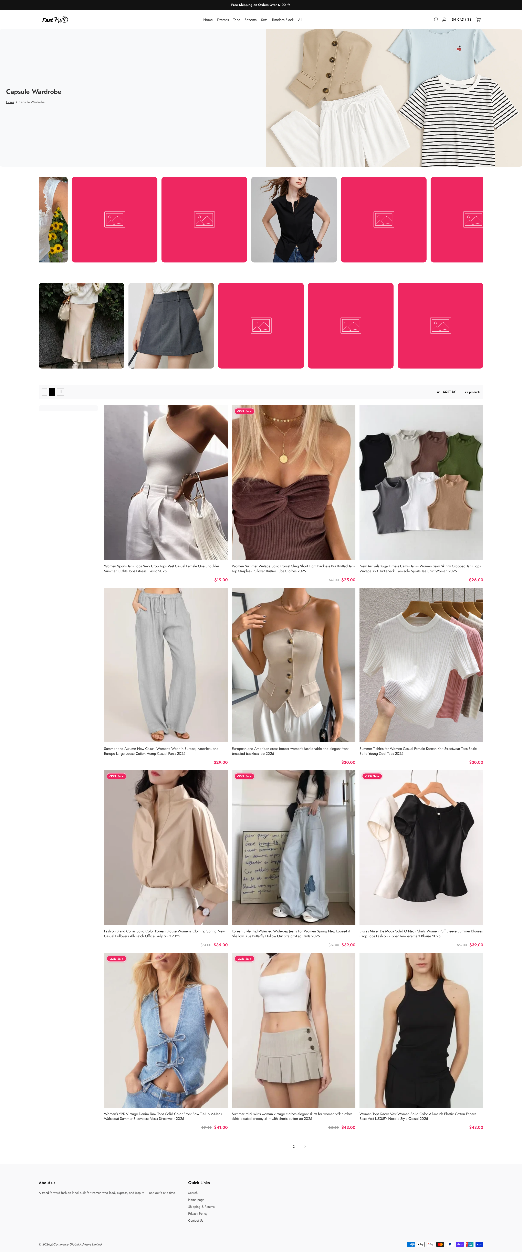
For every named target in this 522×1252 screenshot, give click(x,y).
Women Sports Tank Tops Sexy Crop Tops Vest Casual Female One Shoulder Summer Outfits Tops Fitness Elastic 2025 (161, 568)
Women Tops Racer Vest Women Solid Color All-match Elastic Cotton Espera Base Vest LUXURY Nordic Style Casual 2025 (417, 1116)
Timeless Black (283, 19)
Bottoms (250, 19)
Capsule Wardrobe (31, 102)
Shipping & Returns (201, 1206)
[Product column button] (44, 392)
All (300, 19)
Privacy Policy (197, 1213)
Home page (196, 1199)
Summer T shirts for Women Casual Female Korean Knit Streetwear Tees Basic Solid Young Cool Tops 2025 (418, 751)
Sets (264, 19)
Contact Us (195, 1220)
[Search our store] (437, 20)
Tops (236, 19)
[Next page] (305, 1146)
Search (193, 1192)
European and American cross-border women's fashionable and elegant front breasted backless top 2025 (290, 751)
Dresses (223, 19)
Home (208, 19)
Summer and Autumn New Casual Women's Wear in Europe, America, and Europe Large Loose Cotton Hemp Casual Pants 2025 (161, 751)
